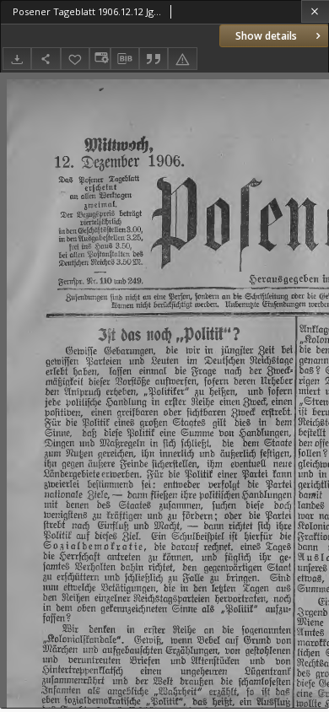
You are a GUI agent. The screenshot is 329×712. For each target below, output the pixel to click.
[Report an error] (182, 58)
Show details (266, 36)
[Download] (17, 58)
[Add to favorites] (75, 58)
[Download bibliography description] (125, 59)
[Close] (315, 11)
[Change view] (99, 58)
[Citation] (153, 58)
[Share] (45, 58)
